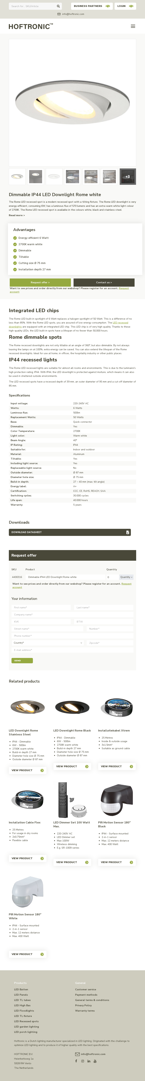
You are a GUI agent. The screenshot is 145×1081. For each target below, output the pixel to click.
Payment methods (86, 994)
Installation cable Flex (24, 822)
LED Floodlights (24, 1010)
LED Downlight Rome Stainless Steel (23, 732)
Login (121, 6)
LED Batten (21, 989)
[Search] (58, 6)
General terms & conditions (92, 1000)
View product (22, 770)
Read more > (17, 215)
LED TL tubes (22, 1000)
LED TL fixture (23, 1016)
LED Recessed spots (26, 1021)
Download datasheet (26, 532)
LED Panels (21, 994)
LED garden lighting (26, 1026)
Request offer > (40, 282)
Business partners (88, 6)
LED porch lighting (25, 1032)
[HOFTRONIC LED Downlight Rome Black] (72, 708)
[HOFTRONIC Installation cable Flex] (28, 800)
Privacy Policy (83, 1005)
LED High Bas (22, 1005)
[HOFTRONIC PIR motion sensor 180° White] (28, 892)
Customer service (85, 989)
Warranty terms (85, 1010)
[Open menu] (133, 26)
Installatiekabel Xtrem (114, 731)
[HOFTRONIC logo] (31, 26)
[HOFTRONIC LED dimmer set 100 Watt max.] (72, 800)
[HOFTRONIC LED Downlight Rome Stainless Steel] (28, 708)
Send (17, 660)
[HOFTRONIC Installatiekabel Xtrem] (117, 708)
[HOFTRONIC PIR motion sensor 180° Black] (117, 800)
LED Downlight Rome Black (72, 731)
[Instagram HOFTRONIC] (84, 1060)
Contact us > (104, 282)
